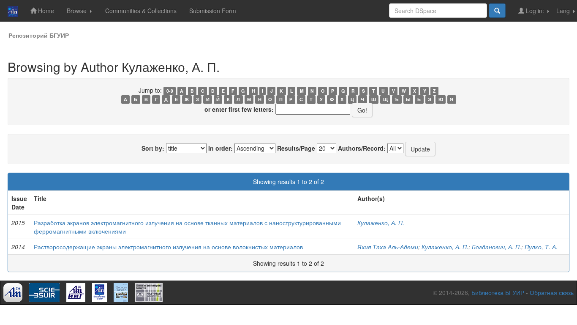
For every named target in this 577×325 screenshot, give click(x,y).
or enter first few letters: (239, 109)
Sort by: (153, 148)
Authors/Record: (362, 148)
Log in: (535, 10)
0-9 (169, 91)
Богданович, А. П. (496, 246)
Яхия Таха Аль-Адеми (387, 246)
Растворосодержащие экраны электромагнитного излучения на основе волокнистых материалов (168, 246)
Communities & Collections (141, 10)
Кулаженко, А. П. (380, 222)
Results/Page (296, 148)
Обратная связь (552, 292)
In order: (220, 148)
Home (45, 10)
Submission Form (212, 10)
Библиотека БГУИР (497, 292)
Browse (77, 10)
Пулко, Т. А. (541, 246)
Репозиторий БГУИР (38, 35)
